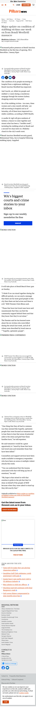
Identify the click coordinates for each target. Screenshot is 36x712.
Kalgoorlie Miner (6, 627)
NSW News (29, 21)
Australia (11, 21)
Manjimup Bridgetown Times (9, 632)
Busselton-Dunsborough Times (10, 617)
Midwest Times (6, 634)
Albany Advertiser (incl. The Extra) (10, 609)
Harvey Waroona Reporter (8, 625)
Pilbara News (5, 640)
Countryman (5, 619)
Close (5, 701)
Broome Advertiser (6, 613)
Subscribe (26, 5)
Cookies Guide (23, 693)
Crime (24, 19)
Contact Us (5, 676)
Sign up (18, 223)
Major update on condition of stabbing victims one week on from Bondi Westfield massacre (18, 495)
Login (18, 5)
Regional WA (20, 21)
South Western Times (7, 642)
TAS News (4, 21)
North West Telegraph (7, 638)
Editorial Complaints (17, 679)
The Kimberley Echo (7, 630)
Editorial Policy (6, 679)
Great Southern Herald (7, 623)
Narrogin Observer (6, 636)
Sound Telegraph (6, 644)
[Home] (5, 5)
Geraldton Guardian (7, 621)
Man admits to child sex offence (15, 585)
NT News (4, 22)
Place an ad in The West (8, 683)
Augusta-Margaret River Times (10, 611)
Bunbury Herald (6, 615)
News (3, 19)
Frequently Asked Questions (17, 676)
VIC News (17, 19)
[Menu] (2, 4)
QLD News (10, 19)
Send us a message (10, 663)
